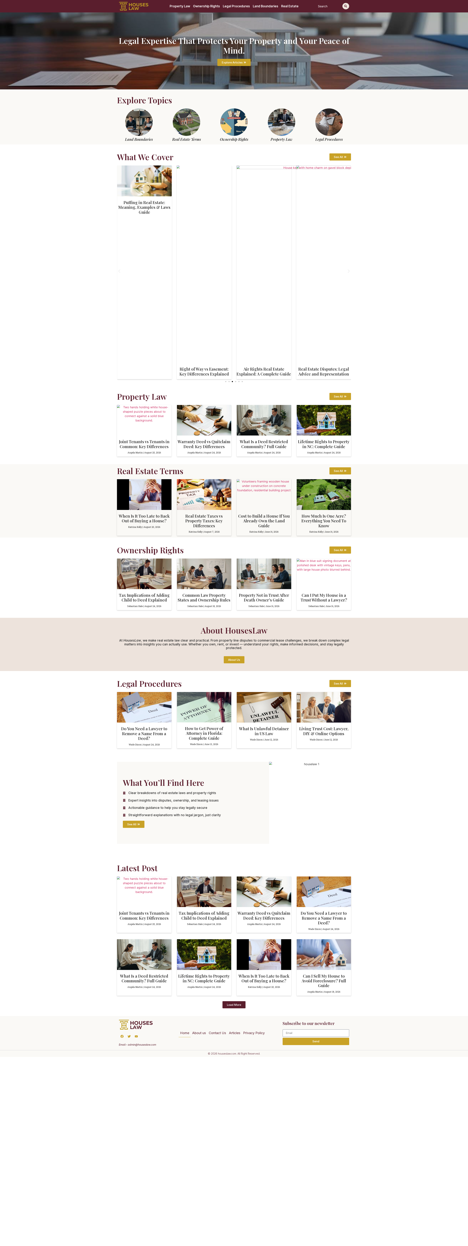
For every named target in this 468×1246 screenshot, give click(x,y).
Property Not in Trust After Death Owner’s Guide (264, 597)
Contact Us (217, 1033)
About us (199, 1033)
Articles (234, 1033)
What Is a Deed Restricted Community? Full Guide (264, 444)
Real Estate (290, 6)
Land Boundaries (265, 6)
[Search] (345, 6)
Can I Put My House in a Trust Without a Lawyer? (324, 597)
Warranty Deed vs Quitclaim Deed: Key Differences (204, 444)
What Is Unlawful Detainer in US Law (264, 731)
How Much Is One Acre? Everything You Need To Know (323, 520)
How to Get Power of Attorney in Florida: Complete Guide (204, 733)
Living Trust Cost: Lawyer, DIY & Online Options (323, 731)
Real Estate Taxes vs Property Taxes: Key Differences (204, 520)
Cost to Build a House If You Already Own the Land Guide (264, 520)
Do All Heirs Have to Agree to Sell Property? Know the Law (324, 205)
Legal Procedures (236, 6)
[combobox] (329, 6)
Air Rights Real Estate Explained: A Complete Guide (204, 371)
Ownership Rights (206, 6)
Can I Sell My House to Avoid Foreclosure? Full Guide (324, 980)
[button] (119, 271)
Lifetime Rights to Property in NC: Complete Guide (324, 444)
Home (184, 1033)
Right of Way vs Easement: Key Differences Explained (144, 371)
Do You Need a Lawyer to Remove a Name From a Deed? (144, 733)
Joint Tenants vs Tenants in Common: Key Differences (144, 444)
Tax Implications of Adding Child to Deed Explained (144, 597)
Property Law (180, 6)
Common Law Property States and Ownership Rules (204, 597)
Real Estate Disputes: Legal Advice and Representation (264, 371)
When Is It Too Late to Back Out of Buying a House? (144, 518)
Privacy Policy (254, 1033)
